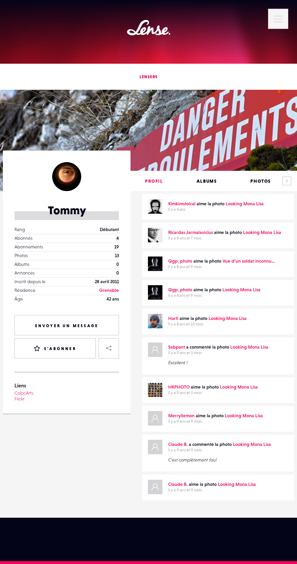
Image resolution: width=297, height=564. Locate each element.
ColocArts (24, 392)
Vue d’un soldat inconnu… (248, 260)
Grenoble (109, 290)
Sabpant (176, 346)
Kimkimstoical (181, 203)
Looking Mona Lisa (245, 203)
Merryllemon (181, 415)
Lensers (149, 76)
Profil (154, 181)
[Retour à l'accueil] (148, 27)
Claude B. (178, 444)
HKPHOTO (179, 386)
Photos (260, 181)
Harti (173, 318)
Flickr (19, 398)
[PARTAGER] (109, 348)
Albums (207, 181)
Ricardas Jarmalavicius (190, 232)
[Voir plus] (287, 181)
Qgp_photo (180, 260)
